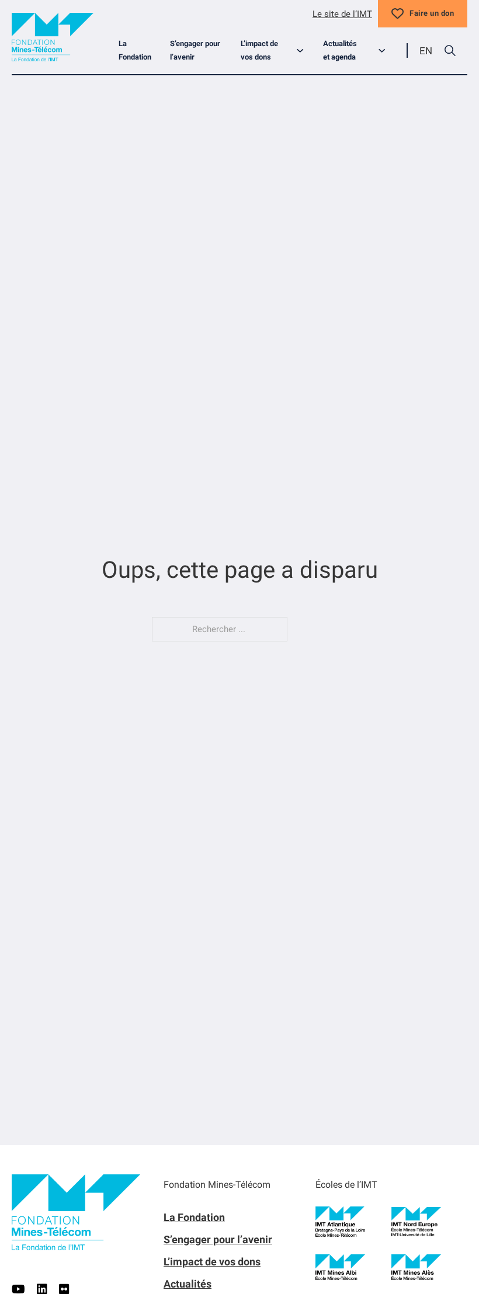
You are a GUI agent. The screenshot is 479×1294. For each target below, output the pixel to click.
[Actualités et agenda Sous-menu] (386, 50)
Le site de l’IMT (342, 14)
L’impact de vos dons (259, 50)
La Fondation (135, 50)
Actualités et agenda (340, 50)
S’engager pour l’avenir (195, 50)
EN (425, 51)
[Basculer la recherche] (449, 50)
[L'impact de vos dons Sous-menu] (304, 50)
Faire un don (431, 13)
